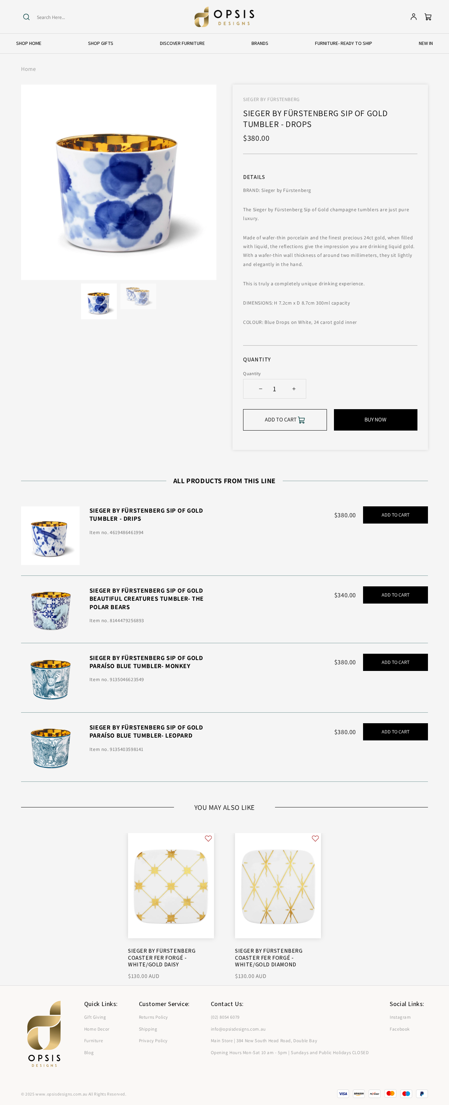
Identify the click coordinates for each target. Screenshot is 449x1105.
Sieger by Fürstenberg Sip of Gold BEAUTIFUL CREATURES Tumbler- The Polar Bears (146, 598)
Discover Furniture (182, 43)
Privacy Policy (153, 1041)
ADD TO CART (395, 515)
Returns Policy (153, 1017)
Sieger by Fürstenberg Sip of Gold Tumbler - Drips (146, 514)
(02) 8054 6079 (225, 1017)
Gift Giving (95, 1017)
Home (28, 69)
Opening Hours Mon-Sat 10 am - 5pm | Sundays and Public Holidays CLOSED (290, 1053)
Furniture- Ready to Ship (343, 43)
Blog (89, 1053)
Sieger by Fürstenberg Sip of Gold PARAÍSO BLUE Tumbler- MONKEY (146, 662)
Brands (260, 43)
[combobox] (64, 17)
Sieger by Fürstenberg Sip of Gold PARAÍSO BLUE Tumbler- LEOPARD (146, 731)
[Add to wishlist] (208, 838)
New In (426, 43)
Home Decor (96, 1029)
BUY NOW (375, 419)
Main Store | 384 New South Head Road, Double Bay (264, 1041)
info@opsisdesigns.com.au (238, 1029)
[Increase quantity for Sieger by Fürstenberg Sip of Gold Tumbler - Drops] (294, 389)
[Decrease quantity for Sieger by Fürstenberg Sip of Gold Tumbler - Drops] (260, 388)
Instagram (400, 1017)
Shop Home (28, 43)
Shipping (148, 1029)
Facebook (400, 1029)
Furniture (93, 1041)
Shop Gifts (100, 43)
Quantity (252, 374)
